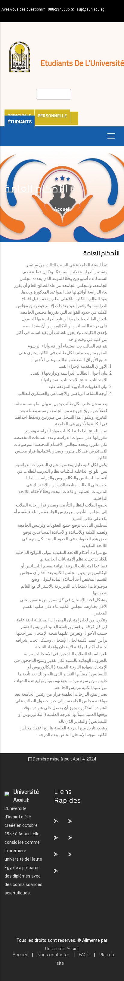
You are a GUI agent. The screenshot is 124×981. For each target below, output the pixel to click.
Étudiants (20, 121)
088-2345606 (59, 9)
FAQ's (84, 954)
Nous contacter (53, 954)
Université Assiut (62, 948)
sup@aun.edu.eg (90, 9)
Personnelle (52, 115)
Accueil (62, 209)
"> (56, 821)
